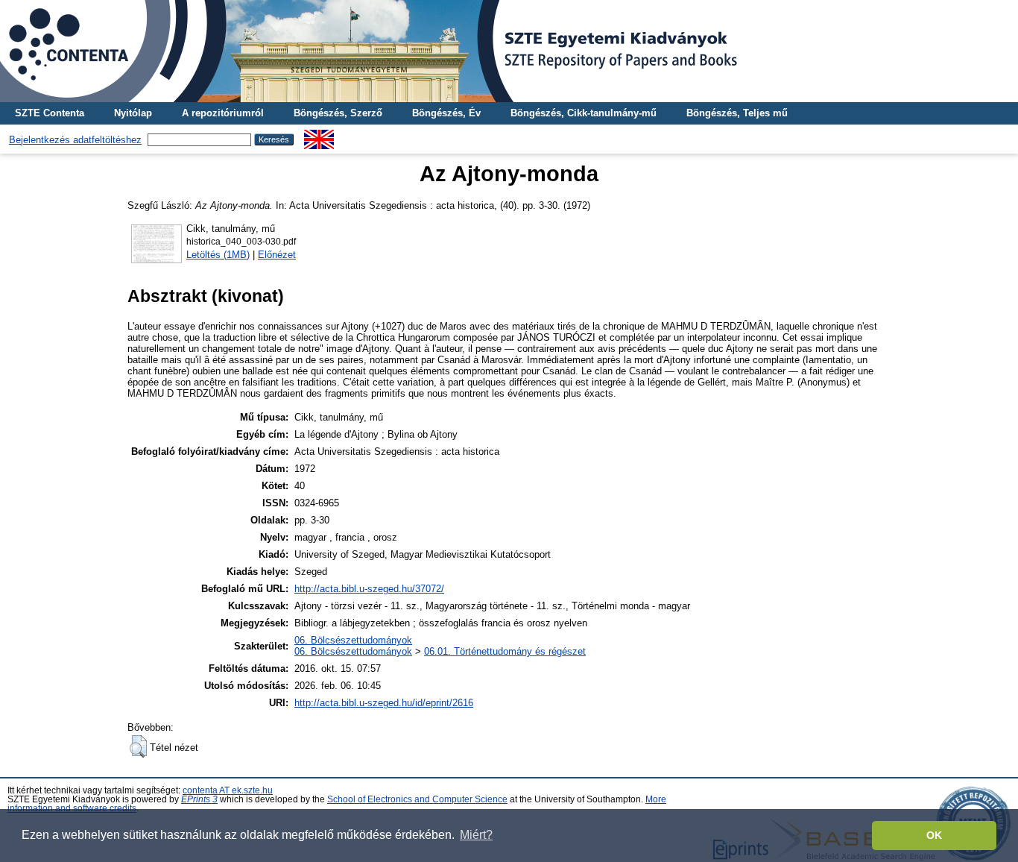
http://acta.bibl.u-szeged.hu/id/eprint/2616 (383, 702)
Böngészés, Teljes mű (737, 113)
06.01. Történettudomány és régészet (505, 651)
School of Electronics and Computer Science (417, 799)
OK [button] (934, 835)
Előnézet (277, 254)
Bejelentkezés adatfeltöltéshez (75, 139)
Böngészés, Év (446, 113)
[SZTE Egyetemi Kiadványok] (509, 51)
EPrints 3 (199, 799)
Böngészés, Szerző (338, 113)
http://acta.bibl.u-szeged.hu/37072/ (369, 588)
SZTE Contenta (49, 113)
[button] (138, 746)
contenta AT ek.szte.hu (228, 790)
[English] (319, 135)
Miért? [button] (476, 834)
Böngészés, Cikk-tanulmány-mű (583, 113)
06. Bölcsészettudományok (353, 640)
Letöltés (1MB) (218, 254)
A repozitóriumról (223, 113)
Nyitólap (133, 113)
